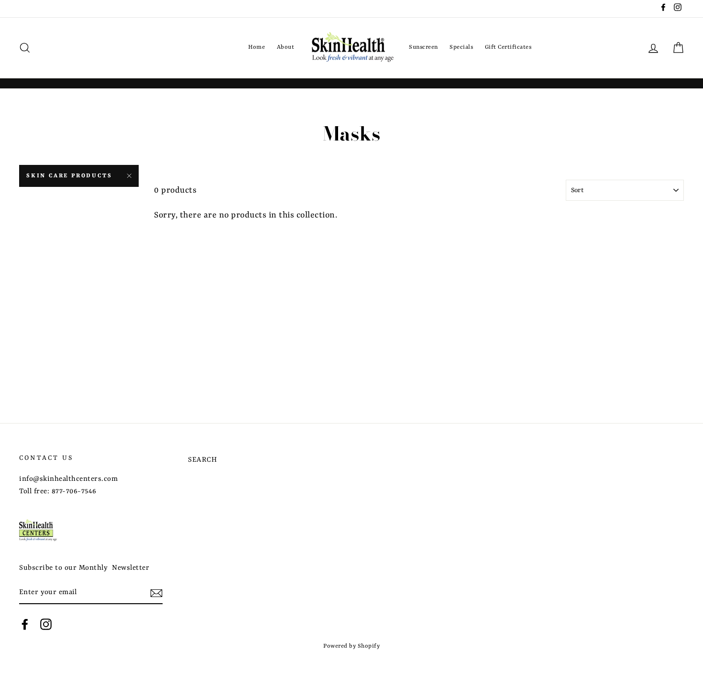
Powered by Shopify (351, 646)
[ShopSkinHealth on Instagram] (46, 625)
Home (256, 47)
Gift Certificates (508, 47)
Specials (461, 47)
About (286, 47)
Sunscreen (423, 47)
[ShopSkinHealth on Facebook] (25, 625)
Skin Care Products (69, 176)
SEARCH (202, 460)
